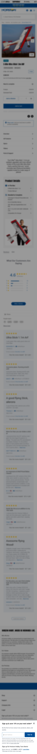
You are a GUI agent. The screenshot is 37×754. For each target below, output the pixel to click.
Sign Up (29, 734)
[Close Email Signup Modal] (34, 723)
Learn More (26, 749)
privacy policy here (14, 743)
